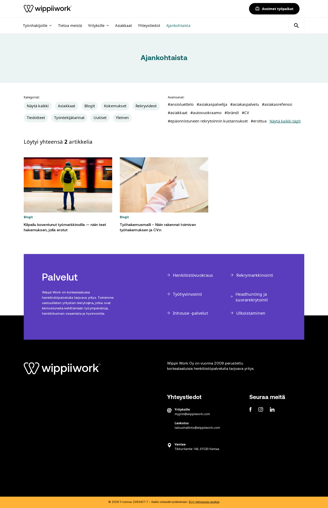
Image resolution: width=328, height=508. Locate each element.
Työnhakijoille (35, 25)
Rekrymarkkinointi (254, 275)
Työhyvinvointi (187, 294)
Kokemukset (115, 105)
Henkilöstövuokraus (193, 275)
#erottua (258, 121)
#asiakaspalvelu (244, 104)
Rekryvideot (146, 105)
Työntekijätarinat (69, 117)
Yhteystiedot (149, 25)
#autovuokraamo (206, 112)
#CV (245, 112)
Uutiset (100, 117)
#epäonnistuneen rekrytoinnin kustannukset (208, 121)
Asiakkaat (123, 25)
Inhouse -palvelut (190, 313)
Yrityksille (96, 25)
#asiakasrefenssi (277, 104)
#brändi (232, 112)
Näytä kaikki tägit (285, 121)
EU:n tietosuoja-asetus (204, 502)
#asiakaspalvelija (212, 104)
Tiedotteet (36, 117)
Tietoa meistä (70, 25)
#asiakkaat (177, 112)
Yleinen (122, 117)
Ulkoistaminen (251, 313)
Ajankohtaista (178, 25)
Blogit (89, 105)
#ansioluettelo (181, 104)
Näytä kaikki (38, 105)
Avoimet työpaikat (277, 8)
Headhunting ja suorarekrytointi (252, 297)
